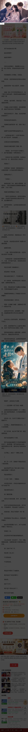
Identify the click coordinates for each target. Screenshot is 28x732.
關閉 (26, 342)
